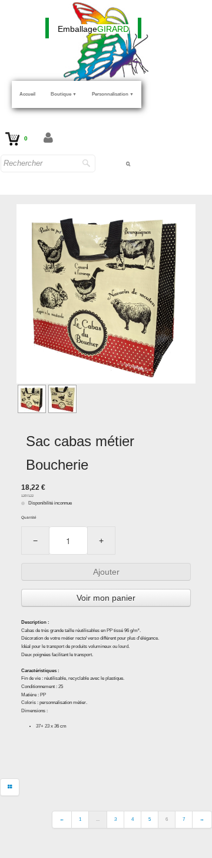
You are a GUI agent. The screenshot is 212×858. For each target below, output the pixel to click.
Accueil (27, 94)
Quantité (29, 517)
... (98, 819)
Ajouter (106, 572)
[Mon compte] (48, 139)
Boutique (64, 94)
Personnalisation (113, 94)
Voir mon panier (106, 597)
